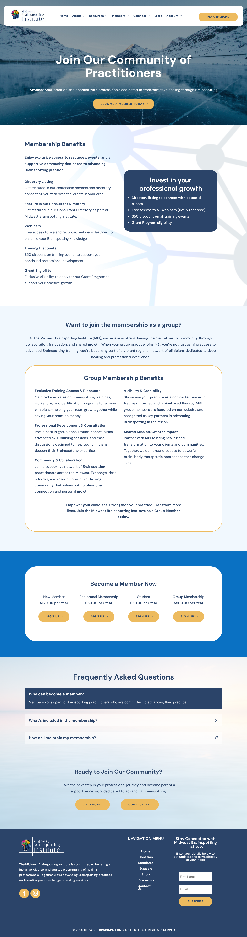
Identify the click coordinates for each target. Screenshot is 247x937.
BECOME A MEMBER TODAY (123, 104)
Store (158, 16)
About (76, 16)
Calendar (139, 16)
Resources (96, 16)
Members (118, 16)
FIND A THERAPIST (218, 17)
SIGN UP (53, 616)
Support (145, 869)
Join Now (91, 804)
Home (64, 16)
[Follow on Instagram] (35, 893)
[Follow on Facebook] (24, 893)
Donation (146, 857)
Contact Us (138, 804)
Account (172, 16)
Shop (146, 874)
